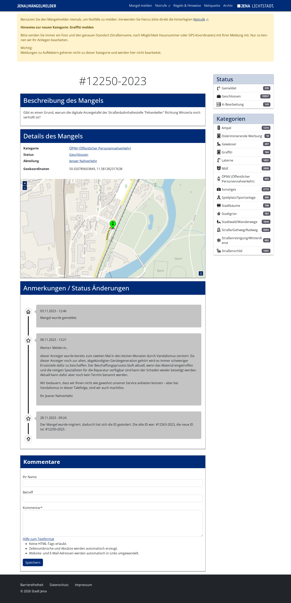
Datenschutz (59, 585)
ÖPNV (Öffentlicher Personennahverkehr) (100, 148)
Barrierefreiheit (31, 585)
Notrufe (163, 5)
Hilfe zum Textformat (38, 539)
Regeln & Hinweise (187, 5)
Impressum (83, 585)
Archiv (228, 5)
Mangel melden (140, 5)
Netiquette (212, 5)
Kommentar (32, 508)
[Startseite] (38, 6)
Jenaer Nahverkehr (83, 161)
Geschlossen (78, 154)
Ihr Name (30, 477)
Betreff (28, 492)
